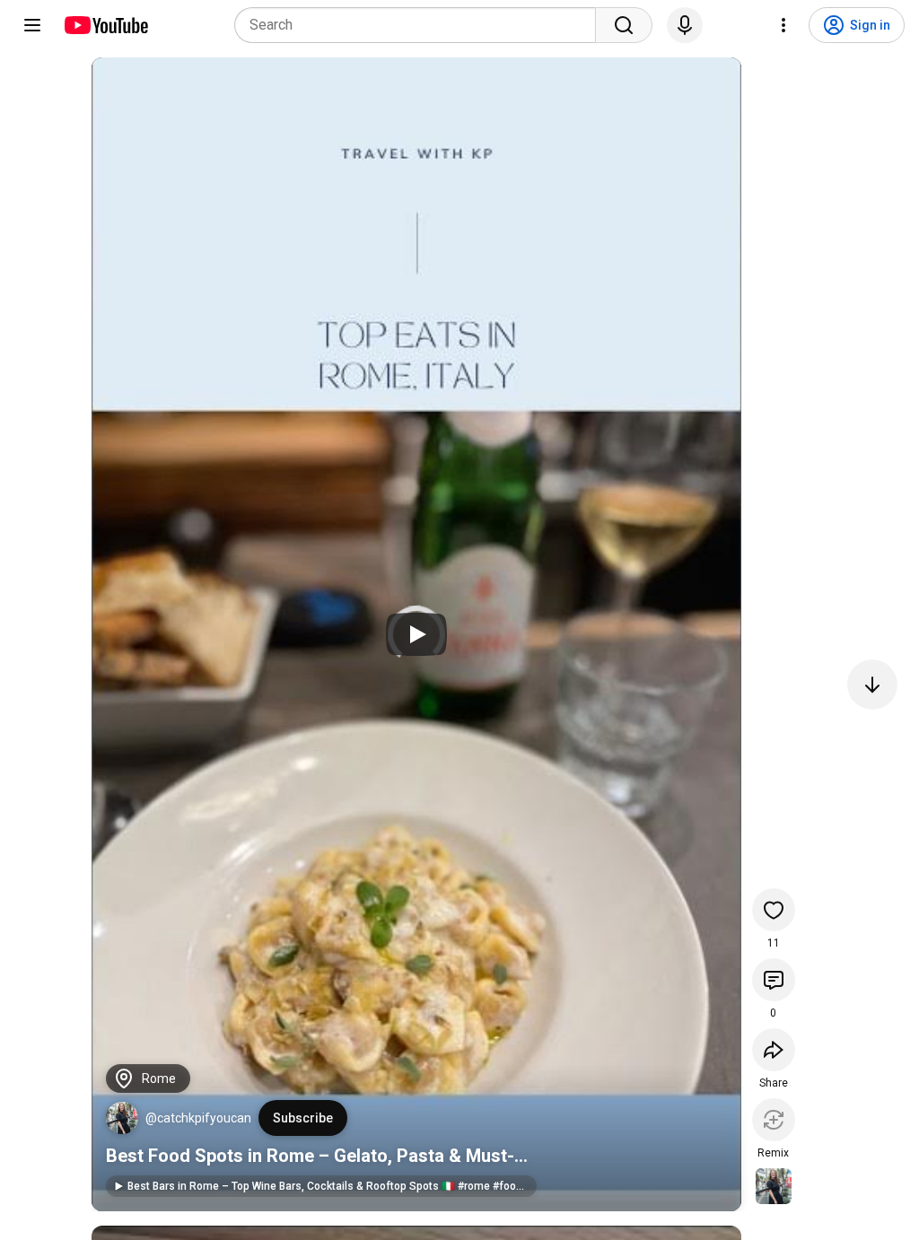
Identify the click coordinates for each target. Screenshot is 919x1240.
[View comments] (773, 979)
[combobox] (420, 25)
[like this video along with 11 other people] (773, 909)
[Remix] (773, 1119)
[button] (122, 1118)
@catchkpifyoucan (198, 1118)
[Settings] (783, 25)
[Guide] (32, 25)
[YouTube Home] (105, 25)
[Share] (773, 1049)
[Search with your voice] (685, 25)
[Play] (416, 634)
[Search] (623, 25)
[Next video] (872, 684)
